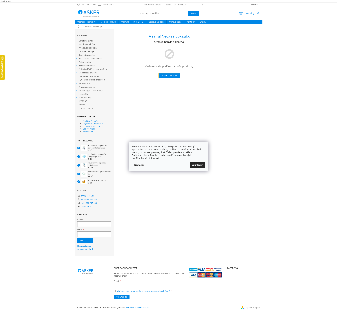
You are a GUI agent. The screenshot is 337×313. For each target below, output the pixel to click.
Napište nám (88, 131)
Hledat (193, 13)
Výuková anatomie (87, 87)
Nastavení (139, 164)
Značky (82, 104)
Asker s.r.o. (86, 206)
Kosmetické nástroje (88, 55)
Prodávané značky (152, 5)
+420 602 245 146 (89, 203)
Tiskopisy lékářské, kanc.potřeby (93, 69)
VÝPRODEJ (83, 101)
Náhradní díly (85, 97)
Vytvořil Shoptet (253, 307)
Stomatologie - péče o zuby (90, 90)
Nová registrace (84, 246)
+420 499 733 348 (89, 199)
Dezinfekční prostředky (89, 76)
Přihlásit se (85, 240)
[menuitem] (86, 22)
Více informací (152, 158)
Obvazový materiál (87, 41)
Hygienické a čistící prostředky (92, 79)
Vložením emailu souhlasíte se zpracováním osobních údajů (143, 291)
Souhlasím (197, 164)
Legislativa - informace (176, 5)
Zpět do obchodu (169, 75)
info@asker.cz (87, 195)
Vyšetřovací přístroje (88, 48)
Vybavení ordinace (87, 65)
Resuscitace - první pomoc (90, 58)
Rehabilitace (84, 83)
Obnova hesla (89, 129)
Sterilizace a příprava (88, 72)
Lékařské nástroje (86, 51)
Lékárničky (83, 94)
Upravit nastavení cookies (137, 307)
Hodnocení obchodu (92, 126)
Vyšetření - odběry (87, 44)
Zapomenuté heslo (85, 249)
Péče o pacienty (85, 62)
